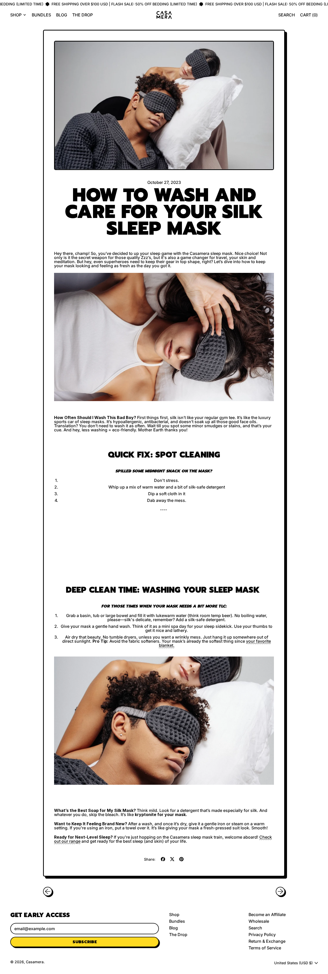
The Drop (82, 14)
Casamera (35, 962)
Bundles (41, 14)
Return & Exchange (267, 941)
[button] (287, 15)
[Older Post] (47, 891)
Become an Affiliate (267, 914)
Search (255, 927)
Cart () (309, 15)
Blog (61, 14)
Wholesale (259, 921)
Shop (174, 914)
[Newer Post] (280, 891)
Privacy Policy (262, 934)
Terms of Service (265, 947)
